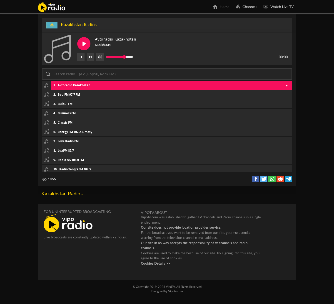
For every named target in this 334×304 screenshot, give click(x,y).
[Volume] (100, 57)
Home (224, 7)
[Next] (90, 57)
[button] (167, 85)
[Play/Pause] (83, 43)
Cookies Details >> (155, 263)
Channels (249, 7)
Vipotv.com (175, 291)
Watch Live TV (282, 7)
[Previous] (81, 57)
